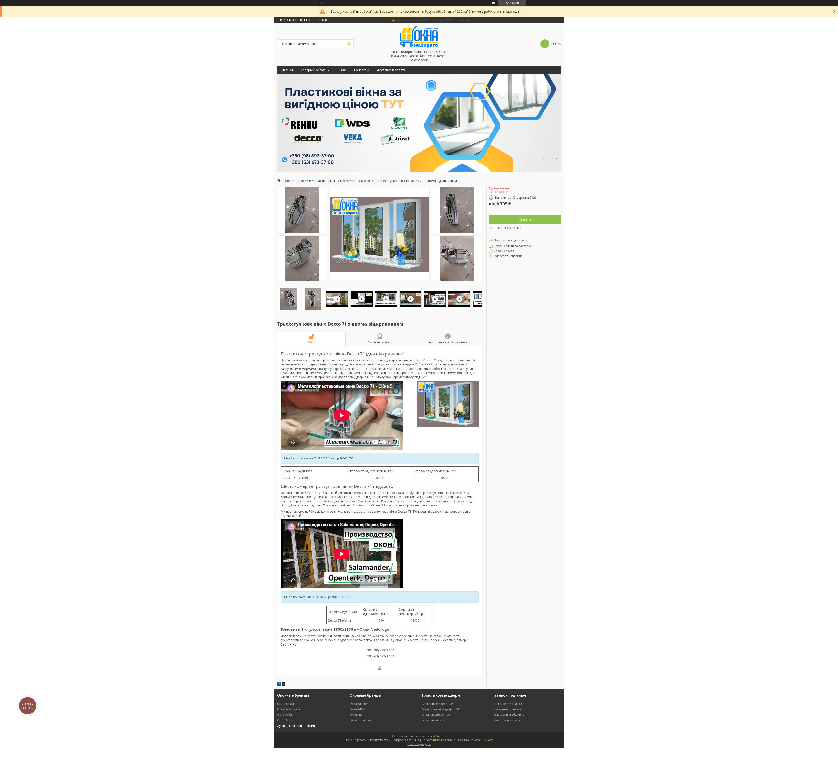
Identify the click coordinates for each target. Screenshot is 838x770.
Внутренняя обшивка (509, 715)
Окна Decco (285, 720)
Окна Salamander (289, 709)
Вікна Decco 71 (363, 181)
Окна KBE (356, 715)
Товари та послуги (297, 181)
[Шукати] (349, 43)
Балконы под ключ (507, 720)
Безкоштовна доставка (510, 240)
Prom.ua (441, 736)
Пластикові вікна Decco (331, 181)
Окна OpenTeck (360, 720)
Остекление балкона (509, 704)
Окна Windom (359, 704)
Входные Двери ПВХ (436, 715)
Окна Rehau (285, 704)
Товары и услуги (313, 70)
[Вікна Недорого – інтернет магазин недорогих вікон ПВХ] (419, 36)
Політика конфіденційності (475, 740)
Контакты (361, 70)
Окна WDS (357, 709)
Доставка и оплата (391, 70)
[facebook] (279, 685)
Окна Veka (284, 715)
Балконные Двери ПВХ (437, 704)
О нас (342, 70)
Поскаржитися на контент (438, 740)
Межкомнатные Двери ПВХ (441, 709)
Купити (525, 219)
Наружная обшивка (508, 709)
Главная (286, 70)
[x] (283, 685)
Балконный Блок (433, 720)
